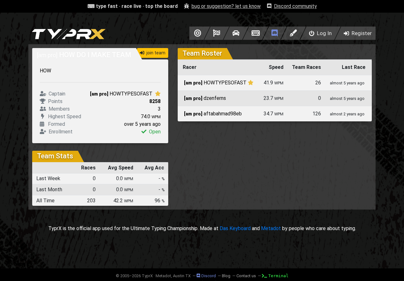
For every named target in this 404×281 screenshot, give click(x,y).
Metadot (271, 228)
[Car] (236, 33)
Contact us (246, 275)
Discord (208, 275)
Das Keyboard (235, 228)
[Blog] (293, 33)
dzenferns (205, 98)
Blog (226, 275)
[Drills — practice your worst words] (196, 33)
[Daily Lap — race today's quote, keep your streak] (217, 33)
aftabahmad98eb (213, 114)
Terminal (278, 275)
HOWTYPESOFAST (122, 94)
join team (155, 52)
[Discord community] (274, 33)
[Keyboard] (255, 33)
